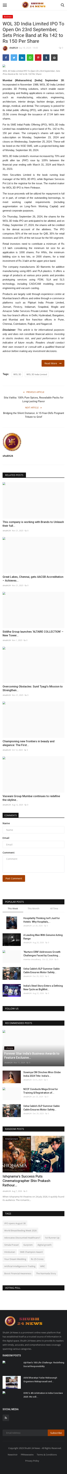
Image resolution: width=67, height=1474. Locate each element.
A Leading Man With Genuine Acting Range (43, 937)
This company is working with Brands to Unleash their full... (33, 523)
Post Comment (13, 878)
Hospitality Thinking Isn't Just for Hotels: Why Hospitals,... (41, 920)
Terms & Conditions (47, 1454)
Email (6, 838)
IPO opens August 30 (15, 1223)
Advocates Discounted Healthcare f (22, 1237)
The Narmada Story (46, 1273)
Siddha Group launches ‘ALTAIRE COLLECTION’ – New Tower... (33, 633)
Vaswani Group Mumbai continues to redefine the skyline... (31, 798)
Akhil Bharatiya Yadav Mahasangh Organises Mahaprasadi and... (40, 1379)
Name (6, 823)
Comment (9, 852)
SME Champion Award (31, 1251)
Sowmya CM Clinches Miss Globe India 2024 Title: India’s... (42, 1074)
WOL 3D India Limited (36, 374)
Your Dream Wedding (15, 1259)
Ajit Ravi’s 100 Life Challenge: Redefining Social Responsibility (43, 1364)
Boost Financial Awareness (17, 1273)
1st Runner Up (52, 1237)
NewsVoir (13, 1454)
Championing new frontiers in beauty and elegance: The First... (28, 743)
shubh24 (13, 47)
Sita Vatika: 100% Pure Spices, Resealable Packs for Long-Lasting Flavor (33, 399)
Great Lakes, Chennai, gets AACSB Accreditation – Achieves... (33, 578)
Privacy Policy (32, 1460)
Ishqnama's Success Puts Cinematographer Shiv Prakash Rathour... (26, 1180)
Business (8, 16)
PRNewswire (27, 1454)
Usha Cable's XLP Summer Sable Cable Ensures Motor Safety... (41, 970)
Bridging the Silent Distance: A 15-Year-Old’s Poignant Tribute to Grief (33, 415)
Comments (10, 815)
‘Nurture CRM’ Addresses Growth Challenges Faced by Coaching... (41, 954)
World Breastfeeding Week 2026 (20, 1230)
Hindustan (9, 1251)
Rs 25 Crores (37, 1259)
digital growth (44, 1244)
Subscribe (56, 1432)
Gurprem (28, 1244)
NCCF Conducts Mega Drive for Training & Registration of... (40, 1091)
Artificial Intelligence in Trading (19, 1266)
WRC (42, 1266)
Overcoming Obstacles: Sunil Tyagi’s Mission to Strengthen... (33, 688)
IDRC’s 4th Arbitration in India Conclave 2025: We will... (43, 1395)
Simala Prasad (11, 1244)
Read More (51, 363)
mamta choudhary (32, 959)
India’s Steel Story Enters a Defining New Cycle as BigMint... (43, 987)
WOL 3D (17, 374)
